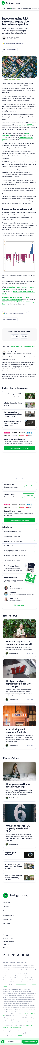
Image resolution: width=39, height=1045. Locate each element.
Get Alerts (29, 496)
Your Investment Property (16, 1027)
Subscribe (29, 486)
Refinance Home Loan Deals (19, 520)
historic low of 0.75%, (25, 125)
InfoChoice (26, 1025)
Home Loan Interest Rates (12, 531)
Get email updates (11, 49)
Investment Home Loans (12, 536)
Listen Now (20, 605)
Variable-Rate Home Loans (13, 541)
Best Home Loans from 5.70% (19, 448)
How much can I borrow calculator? (16, 555)
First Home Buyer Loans (12, 560)
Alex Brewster (12, 352)
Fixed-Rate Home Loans (12, 546)
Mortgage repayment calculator (15, 551)
